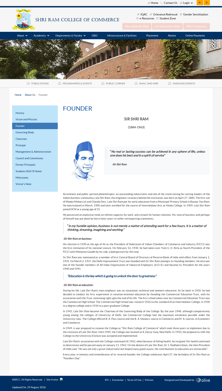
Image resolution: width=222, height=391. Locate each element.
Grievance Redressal (165, 14)
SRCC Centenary (196, 26)
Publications (40, 83)
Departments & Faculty (69, 35)
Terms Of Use (134, 380)
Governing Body (25, 132)
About (20, 35)
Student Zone (168, 18)
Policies (149, 380)
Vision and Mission (26, 119)
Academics (40, 35)
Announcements (184, 83)
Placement (152, 35)
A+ (200, 2)
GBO (94, 35)
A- (207, 2)
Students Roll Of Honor (29, 171)
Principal (21, 145)
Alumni (172, 35)
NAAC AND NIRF (149, 83)
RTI (107, 380)
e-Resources (147, 18)
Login (186, 2)
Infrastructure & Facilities (122, 35)
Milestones (22, 177)
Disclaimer (118, 380)
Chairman (21, 138)
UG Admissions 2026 (167, 26)
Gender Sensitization (195, 14)
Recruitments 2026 (137, 26)
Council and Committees (29, 158)
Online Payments (195, 35)
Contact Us (170, 2)
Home (154, 2)
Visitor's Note (23, 184)
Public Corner (115, 83)
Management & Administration (33, 151)
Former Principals (26, 164)
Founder (20, 125)
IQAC (143, 14)
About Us (30, 94)
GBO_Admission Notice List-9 (29, 383)
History (20, 112)
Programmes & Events (77, 83)
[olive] (203, 379)
